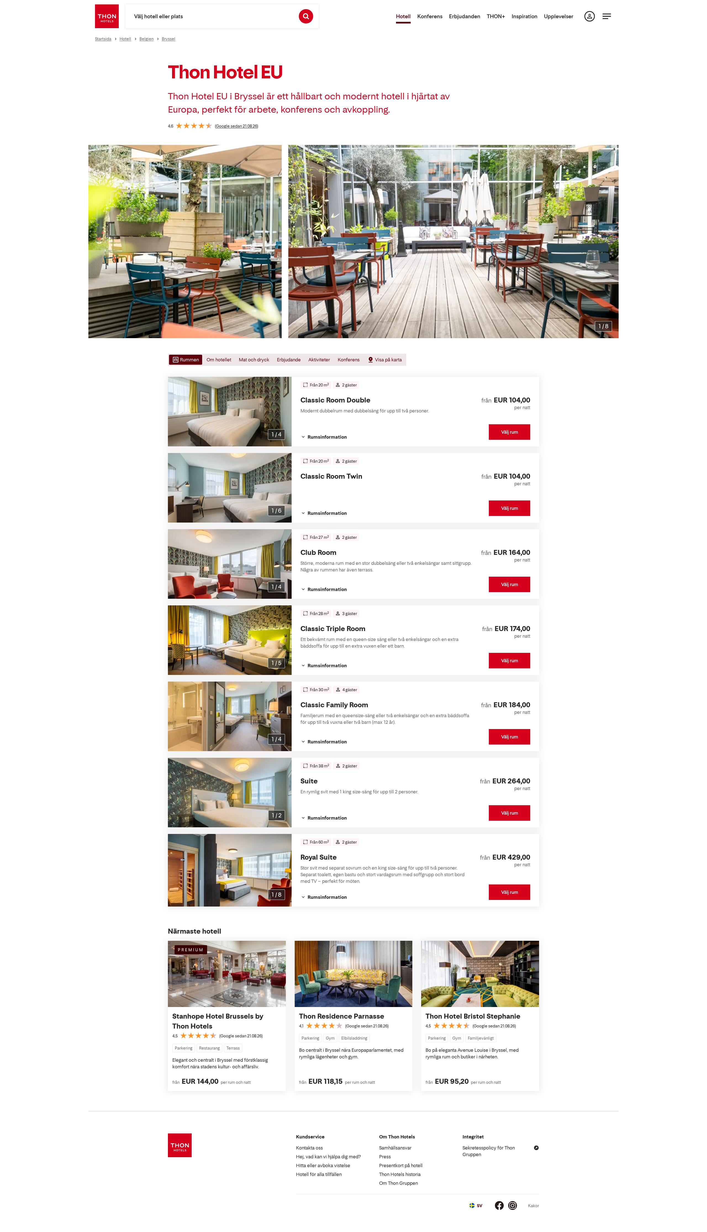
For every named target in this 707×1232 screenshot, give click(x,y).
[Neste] (612, 241)
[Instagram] (512, 1205)
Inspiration (524, 16)
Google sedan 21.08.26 (236, 126)
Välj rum (509, 432)
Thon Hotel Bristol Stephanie (473, 1016)
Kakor (533, 1205)
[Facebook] (499, 1205)
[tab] (185, 360)
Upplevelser (558, 16)
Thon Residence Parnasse (341, 1016)
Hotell (403, 16)
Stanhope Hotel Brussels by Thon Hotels (217, 1021)
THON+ (496, 16)
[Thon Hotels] (107, 16)
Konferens (429, 16)
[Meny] (607, 16)
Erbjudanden (464, 16)
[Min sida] (589, 16)
